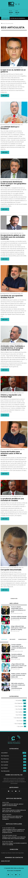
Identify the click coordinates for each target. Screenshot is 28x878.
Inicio (3, 23)
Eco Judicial (19, 712)
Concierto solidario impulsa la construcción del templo (18, 656)
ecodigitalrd (5, 67)
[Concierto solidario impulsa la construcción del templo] (5, 620)
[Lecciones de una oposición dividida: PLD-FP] (14, 278)
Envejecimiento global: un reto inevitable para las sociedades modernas (13, 237)
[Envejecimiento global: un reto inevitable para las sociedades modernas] (14, 223)
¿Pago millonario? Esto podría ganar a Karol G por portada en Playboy (18, 627)
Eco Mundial (19, 709)
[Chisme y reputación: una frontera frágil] (14, 383)
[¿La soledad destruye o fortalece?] (14, 112)
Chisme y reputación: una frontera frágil (11, 396)
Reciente (12, 639)
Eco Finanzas (19, 706)
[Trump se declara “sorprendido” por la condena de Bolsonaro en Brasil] (5, 610)
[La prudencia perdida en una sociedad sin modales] (14, 487)
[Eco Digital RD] (11, 4)
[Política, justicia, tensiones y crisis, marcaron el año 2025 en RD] (6, 677)
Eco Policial (19, 714)
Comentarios (22, 639)
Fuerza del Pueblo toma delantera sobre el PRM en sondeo (11, 453)
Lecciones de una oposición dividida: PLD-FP (12, 296)
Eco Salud (20, 726)
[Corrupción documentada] (14, 545)
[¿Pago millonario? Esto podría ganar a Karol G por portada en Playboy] (5, 629)
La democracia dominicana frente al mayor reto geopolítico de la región (13, 183)
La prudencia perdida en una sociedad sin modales (12, 499)
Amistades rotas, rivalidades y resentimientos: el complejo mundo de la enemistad (12, 348)
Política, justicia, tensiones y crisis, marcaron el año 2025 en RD (18, 675)
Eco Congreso (19, 723)
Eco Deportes (19, 703)
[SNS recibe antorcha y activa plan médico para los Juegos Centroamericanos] (6, 687)
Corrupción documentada (11, 570)
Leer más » (5, 95)
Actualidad (19, 700)
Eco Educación (19, 717)
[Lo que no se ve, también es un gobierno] (14, 51)
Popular (4, 639)
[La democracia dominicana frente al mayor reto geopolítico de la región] (14, 168)
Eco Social (20, 720)
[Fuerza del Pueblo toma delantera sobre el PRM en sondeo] (14, 434)
